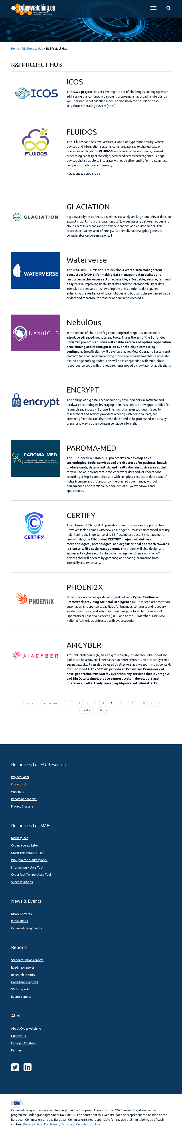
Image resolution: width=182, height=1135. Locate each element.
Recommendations (24, 799)
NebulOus (84, 322)
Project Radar (20, 777)
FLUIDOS (82, 131)
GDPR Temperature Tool (27, 853)
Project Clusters (22, 806)
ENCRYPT (83, 389)
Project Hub (19, 784)
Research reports (23, 975)
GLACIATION (88, 206)
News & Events (21, 914)
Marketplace (19, 838)
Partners (17, 1050)
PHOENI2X (85, 587)
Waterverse (87, 260)
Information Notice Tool (27, 867)
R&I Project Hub (32, 48)
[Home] (35, 9)
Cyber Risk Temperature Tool (31, 874)
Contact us (18, 1036)
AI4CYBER (84, 645)
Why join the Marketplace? (29, 860)
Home (15, 48)
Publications (19, 921)
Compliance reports (24, 982)
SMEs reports (20, 989)
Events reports (21, 996)
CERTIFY (81, 515)
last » (103, 710)
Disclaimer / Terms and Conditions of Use (72, 1124)
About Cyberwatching (26, 1028)
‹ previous (50, 703)
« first (30, 703)
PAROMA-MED (91, 448)
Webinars (17, 791)
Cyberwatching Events (26, 928)
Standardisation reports (27, 960)
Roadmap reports (23, 967)
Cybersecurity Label (25, 845)
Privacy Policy (32, 1124)
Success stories (22, 882)
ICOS (75, 81)
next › (86, 710)
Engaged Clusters (23, 1043)
